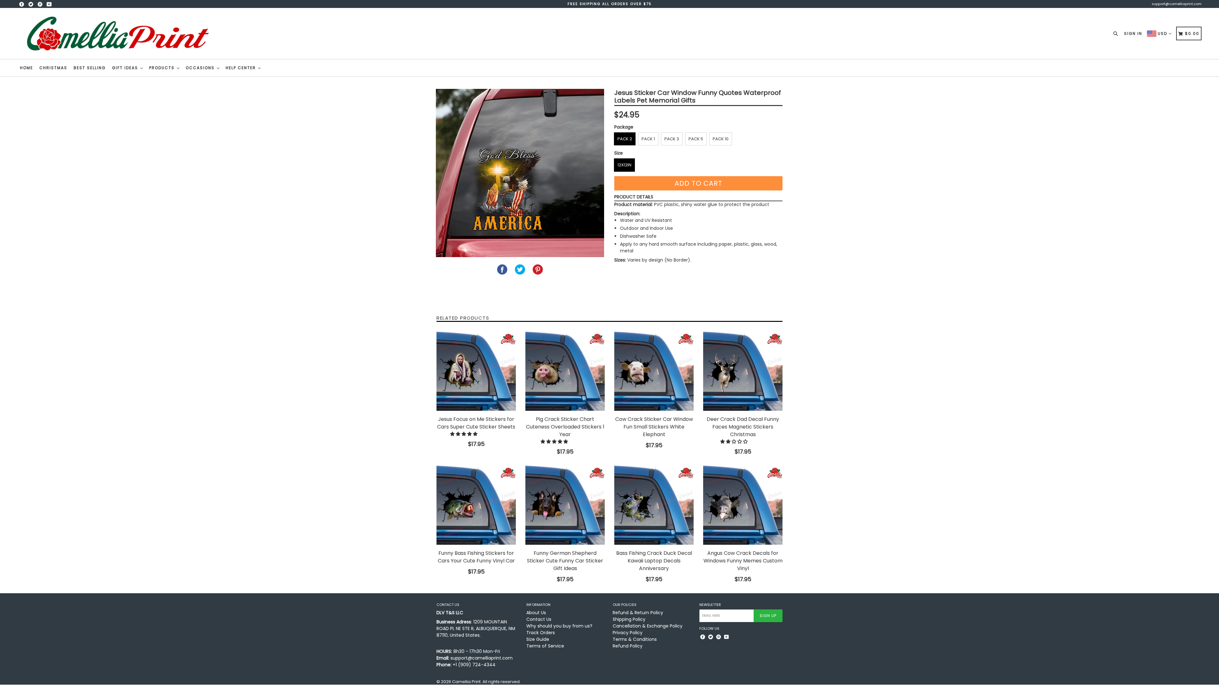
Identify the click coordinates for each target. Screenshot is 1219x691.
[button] (464, 434)
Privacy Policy (628, 632)
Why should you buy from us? (559, 626)
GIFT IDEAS (126, 67)
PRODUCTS (162, 67)
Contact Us (538, 619)
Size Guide (537, 639)
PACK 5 (696, 139)
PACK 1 (648, 139)
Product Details (633, 197)
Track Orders (540, 632)
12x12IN (624, 165)
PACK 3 (671, 139)
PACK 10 (721, 139)
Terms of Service (545, 646)
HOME (26, 67)
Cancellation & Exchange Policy (648, 626)
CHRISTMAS (53, 67)
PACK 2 (624, 139)
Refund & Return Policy (638, 612)
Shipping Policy (629, 619)
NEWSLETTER (710, 605)
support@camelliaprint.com (1177, 3)
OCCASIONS (201, 67)
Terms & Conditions (635, 639)
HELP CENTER (241, 67)
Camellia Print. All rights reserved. (486, 682)
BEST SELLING (90, 67)
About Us (536, 612)
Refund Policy (628, 646)
